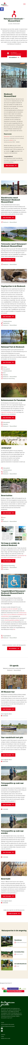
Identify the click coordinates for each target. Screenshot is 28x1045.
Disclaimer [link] (3, 1034)
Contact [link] (2, 1022)
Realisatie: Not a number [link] (5, 1038)
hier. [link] (14, 629)
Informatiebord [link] (13, 57)
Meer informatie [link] (10, 165)
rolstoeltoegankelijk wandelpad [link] (11, 620)
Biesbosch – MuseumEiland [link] (10, 222)
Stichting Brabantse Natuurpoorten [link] (7, 1024)
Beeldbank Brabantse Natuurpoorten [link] (8, 1026)
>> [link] (14, 162)
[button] (5, 83)
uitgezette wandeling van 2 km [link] (8, 412)
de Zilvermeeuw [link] (22, 612)
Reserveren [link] (7, 136)
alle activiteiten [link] (13, 648)
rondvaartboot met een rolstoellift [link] (9, 609)
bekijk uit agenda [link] (12, 913)
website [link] (11, 140)
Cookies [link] (2, 1036)
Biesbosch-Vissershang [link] (9, 378)
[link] (2, 9)
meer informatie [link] (7, 217)
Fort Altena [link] (5, 569)
